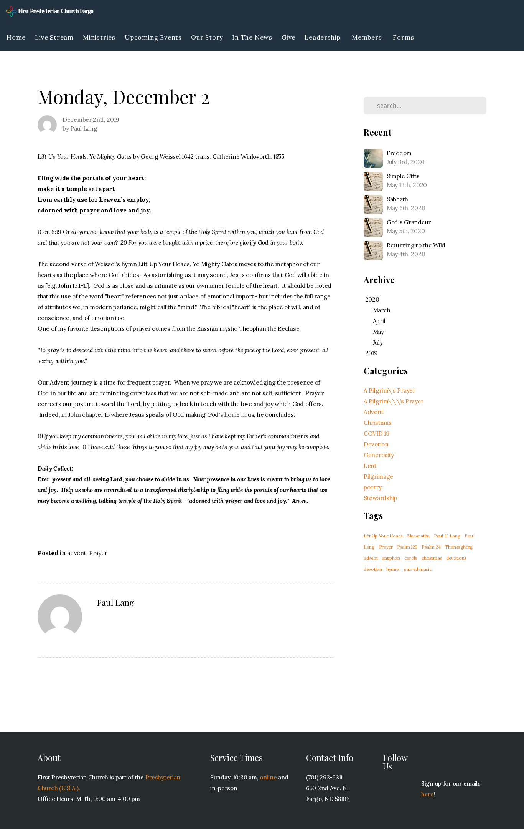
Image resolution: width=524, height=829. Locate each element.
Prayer (98, 553)
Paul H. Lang (447, 536)
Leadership (324, 37)
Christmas (377, 422)
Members (368, 37)
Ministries (99, 37)
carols (410, 558)
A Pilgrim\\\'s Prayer (393, 401)
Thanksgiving (459, 547)
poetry (372, 487)
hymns (393, 569)
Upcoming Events (153, 37)
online (268, 777)
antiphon (391, 558)
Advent (373, 412)
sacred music (418, 569)
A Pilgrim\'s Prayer (389, 390)
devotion (373, 569)
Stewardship (380, 498)
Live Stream (54, 37)
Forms (404, 37)
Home (16, 37)
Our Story (207, 37)
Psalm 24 (431, 547)
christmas (432, 558)
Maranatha (418, 536)
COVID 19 (376, 433)
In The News (252, 37)
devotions (456, 558)
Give (288, 37)
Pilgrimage (378, 476)
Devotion (376, 444)
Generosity (379, 455)
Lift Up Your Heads (383, 536)
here (427, 794)
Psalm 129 (407, 547)
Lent (370, 465)
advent (76, 553)
